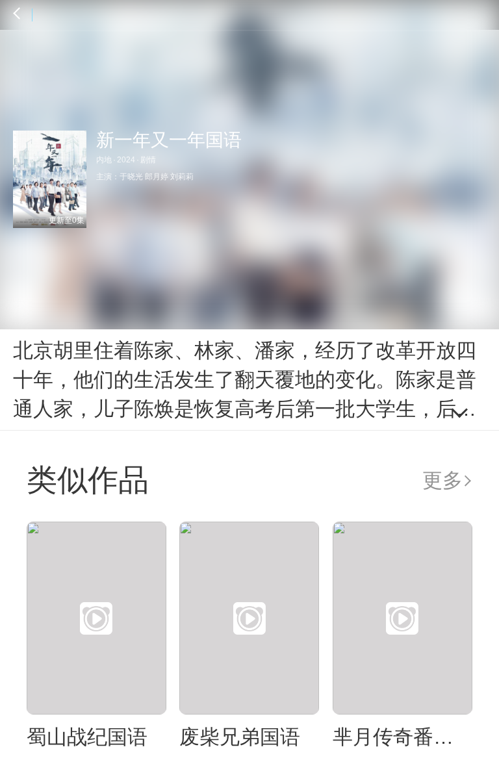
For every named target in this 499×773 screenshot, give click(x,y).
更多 (442, 480)
